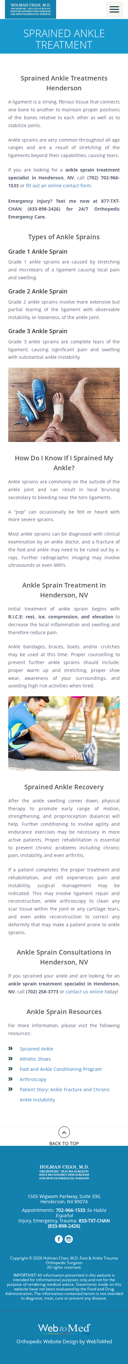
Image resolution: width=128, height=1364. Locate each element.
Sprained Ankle (36, 1049)
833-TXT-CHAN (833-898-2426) (79, 1223)
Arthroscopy (33, 1079)
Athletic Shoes (35, 1059)
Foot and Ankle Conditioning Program (61, 1069)
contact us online (84, 991)
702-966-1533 (70, 1210)
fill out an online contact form (58, 185)
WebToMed (99, 1341)
